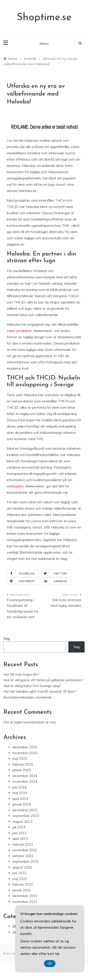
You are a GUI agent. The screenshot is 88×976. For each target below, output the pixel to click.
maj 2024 (19, 793)
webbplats (15, 486)
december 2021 (24, 896)
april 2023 (20, 838)
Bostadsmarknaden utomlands (27, 697)
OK (50, 963)
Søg (6, 638)
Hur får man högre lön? (21, 674)
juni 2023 (19, 833)
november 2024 (24, 781)
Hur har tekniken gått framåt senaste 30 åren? (39, 691)
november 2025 (24, 753)
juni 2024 (19, 787)
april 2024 (20, 799)
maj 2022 (19, 879)
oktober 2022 (23, 856)
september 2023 (25, 816)
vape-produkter (19, 330)
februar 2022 (22, 884)
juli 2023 (18, 827)
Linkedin (60, 581)
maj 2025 (19, 758)
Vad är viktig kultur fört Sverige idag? (32, 686)
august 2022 (22, 867)
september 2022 (25, 861)
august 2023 (22, 821)
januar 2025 (21, 770)
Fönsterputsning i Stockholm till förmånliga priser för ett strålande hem (23, 608)
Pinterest (27, 581)
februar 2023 (22, 844)
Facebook (27, 573)
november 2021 (24, 902)
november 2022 (24, 850)
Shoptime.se (44, 18)
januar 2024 (21, 804)
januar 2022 (21, 890)
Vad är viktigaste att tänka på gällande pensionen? (43, 680)
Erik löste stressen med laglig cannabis (66, 603)
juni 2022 (19, 873)
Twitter (60, 573)
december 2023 (24, 810)
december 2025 (24, 747)
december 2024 (24, 776)
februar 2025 (22, 764)
